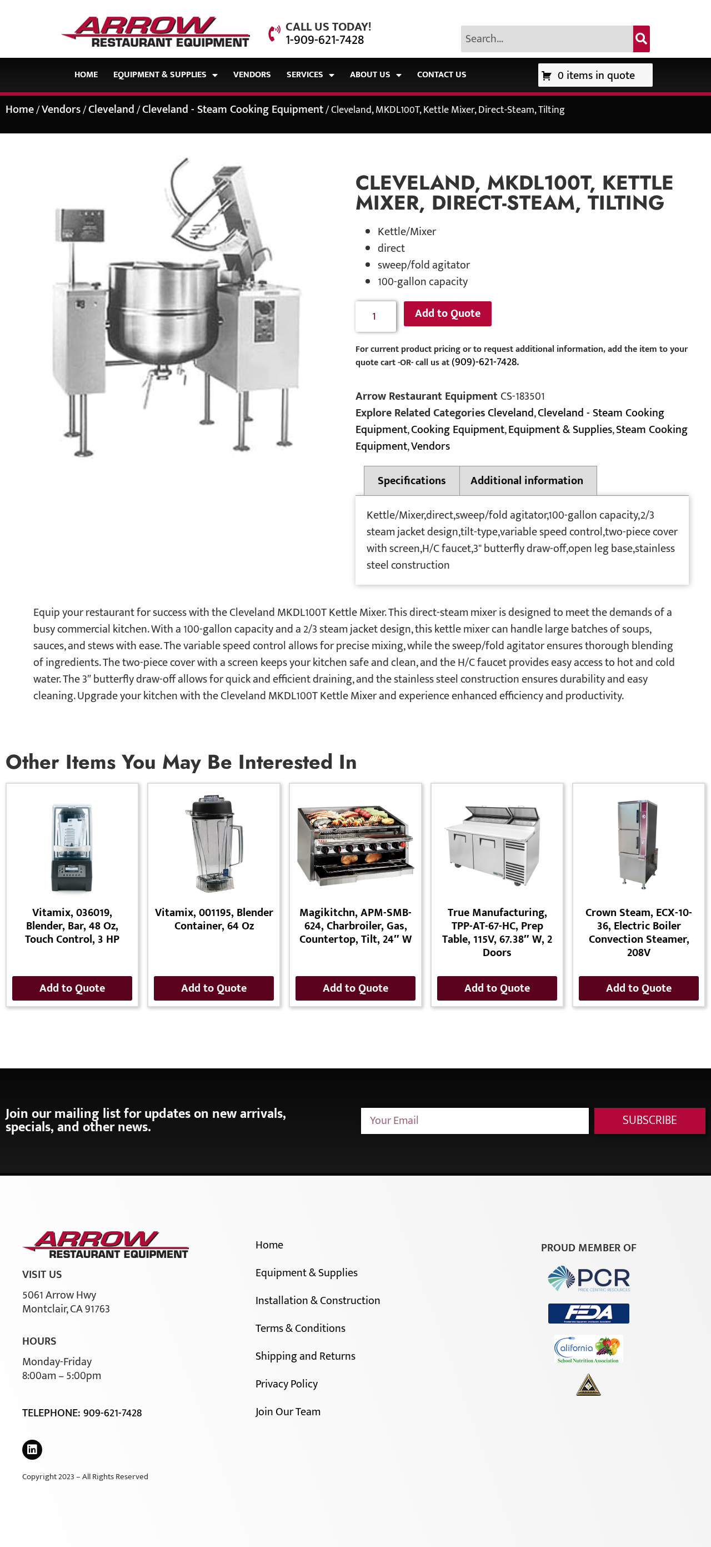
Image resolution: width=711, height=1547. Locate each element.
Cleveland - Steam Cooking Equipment (232, 109)
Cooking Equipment (457, 429)
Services (305, 74)
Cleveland (111, 109)
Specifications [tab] (412, 480)
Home (86, 74)
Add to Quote (447, 313)
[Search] (641, 39)
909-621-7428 (112, 1413)
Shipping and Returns (306, 1356)
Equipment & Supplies (160, 74)
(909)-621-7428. (485, 361)
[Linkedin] (32, 1450)
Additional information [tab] (526, 480)
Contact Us (442, 74)
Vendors (252, 74)
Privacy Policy (287, 1384)
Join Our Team (288, 1411)
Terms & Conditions (301, 1328)
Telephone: (52, 1413)
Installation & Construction (318, 1300)
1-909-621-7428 (325, 40)
